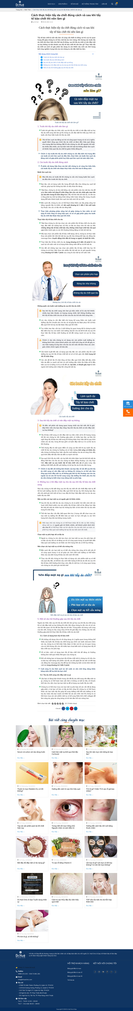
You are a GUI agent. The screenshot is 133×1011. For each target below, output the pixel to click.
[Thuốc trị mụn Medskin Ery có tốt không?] (32, 773)
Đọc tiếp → (21, 758)
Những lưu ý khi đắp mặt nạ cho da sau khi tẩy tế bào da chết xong (65, 65)
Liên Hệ (104, 4)
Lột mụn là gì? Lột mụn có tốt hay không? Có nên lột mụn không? (99, 864)
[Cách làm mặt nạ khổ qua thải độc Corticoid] (66, 736)
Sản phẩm (62, 4)
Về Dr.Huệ (74, 4)
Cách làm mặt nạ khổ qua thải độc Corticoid (65, 753)
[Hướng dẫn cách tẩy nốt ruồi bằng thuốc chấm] (101, 810)
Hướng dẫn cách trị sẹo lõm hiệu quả (66, 789)
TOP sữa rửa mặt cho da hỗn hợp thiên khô (99, 901)
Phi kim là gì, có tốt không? (27, 936)
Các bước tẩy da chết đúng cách (53, 60)
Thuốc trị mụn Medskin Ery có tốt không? (30, 790)
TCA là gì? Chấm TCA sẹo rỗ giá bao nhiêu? (100, 790)
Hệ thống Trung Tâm (90, 4)
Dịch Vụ (51, 4)
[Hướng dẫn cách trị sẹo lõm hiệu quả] (66, 773)
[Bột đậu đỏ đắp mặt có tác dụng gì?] (32, 847)
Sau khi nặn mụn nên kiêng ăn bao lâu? (99, 753)
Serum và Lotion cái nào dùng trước (31, 752)
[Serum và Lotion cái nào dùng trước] (32, 736)
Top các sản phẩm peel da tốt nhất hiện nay (30, 827)
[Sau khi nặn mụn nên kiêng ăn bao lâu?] (101, 736)
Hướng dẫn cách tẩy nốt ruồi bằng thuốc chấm (99, 827)
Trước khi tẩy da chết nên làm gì (53, 57)
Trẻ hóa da (70, 980)
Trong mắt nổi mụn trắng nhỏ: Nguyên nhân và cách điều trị (63, 827)
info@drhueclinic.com (25, 980)
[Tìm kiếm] (112, 4)
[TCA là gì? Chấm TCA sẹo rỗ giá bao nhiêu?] (101, 773)
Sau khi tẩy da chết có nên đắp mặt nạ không (58, 62)
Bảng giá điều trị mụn (74, 968)
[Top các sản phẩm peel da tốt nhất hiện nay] (32, 810)
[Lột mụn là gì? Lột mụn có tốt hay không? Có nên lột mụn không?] (101, 847)
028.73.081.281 (34, 974)
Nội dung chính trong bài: (48, 54)
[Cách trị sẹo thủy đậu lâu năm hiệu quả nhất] (66, 884)
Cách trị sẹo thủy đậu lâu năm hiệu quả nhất (65, 901)
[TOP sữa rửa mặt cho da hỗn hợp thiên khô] (101, 884)
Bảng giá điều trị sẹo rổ (74, 972)
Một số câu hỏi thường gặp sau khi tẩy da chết (58, 68)
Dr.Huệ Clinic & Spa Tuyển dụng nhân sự (32, 901)
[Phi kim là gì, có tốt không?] (32, 921)
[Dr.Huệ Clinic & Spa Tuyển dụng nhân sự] (32, 884)
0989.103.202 (23, 974)
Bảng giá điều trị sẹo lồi (74, 976)
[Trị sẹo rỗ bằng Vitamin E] (66, 847)
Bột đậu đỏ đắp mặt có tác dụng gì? (31, 863)
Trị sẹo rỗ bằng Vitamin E (61, 863)
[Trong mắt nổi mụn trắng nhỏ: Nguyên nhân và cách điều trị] (66, 810)
